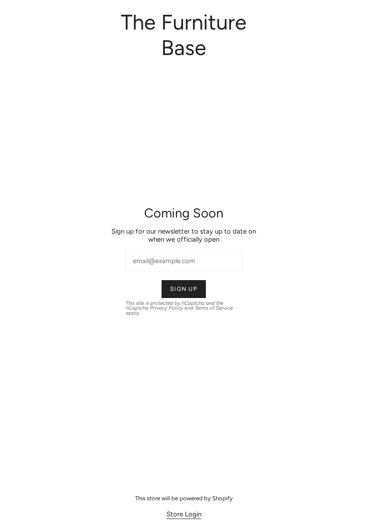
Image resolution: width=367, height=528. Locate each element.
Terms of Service (213, 308)
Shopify (222, 498)
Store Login (183, 514)
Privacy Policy (166, 308)
